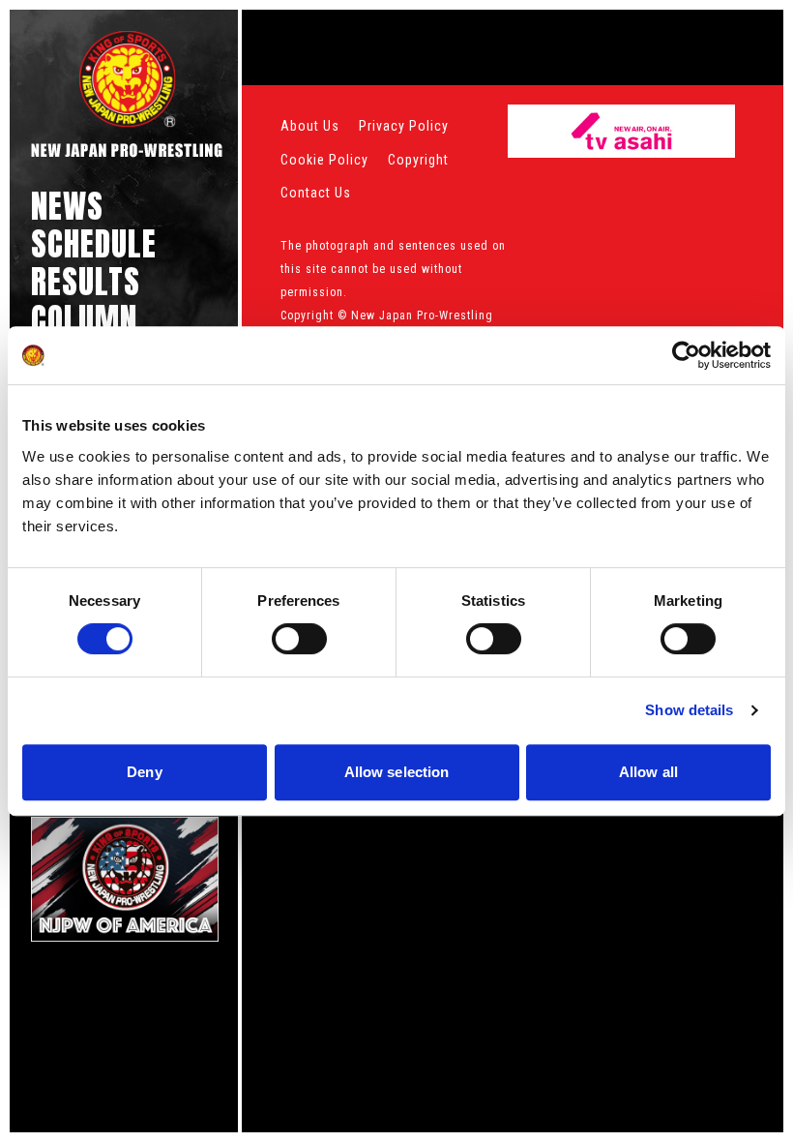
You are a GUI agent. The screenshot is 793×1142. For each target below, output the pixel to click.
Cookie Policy (324, 159)
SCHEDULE (94, 243)
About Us (309, 126)
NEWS (67, 205)
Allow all (648, 772)
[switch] (299, 638)
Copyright (418, 159)
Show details (689, 710)
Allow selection (397, 772)
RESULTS (85, 281)
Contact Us (315, 192)
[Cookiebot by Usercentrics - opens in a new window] (686, 355)
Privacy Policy (404, 126)
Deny (144, 772)
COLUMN (84, 319)
